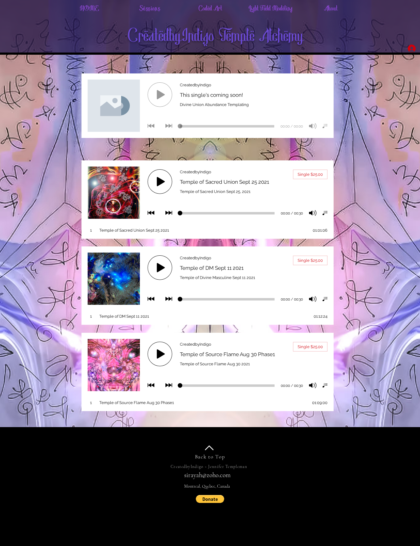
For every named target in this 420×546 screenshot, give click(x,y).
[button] (210, 499)
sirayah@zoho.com (207, 475)
